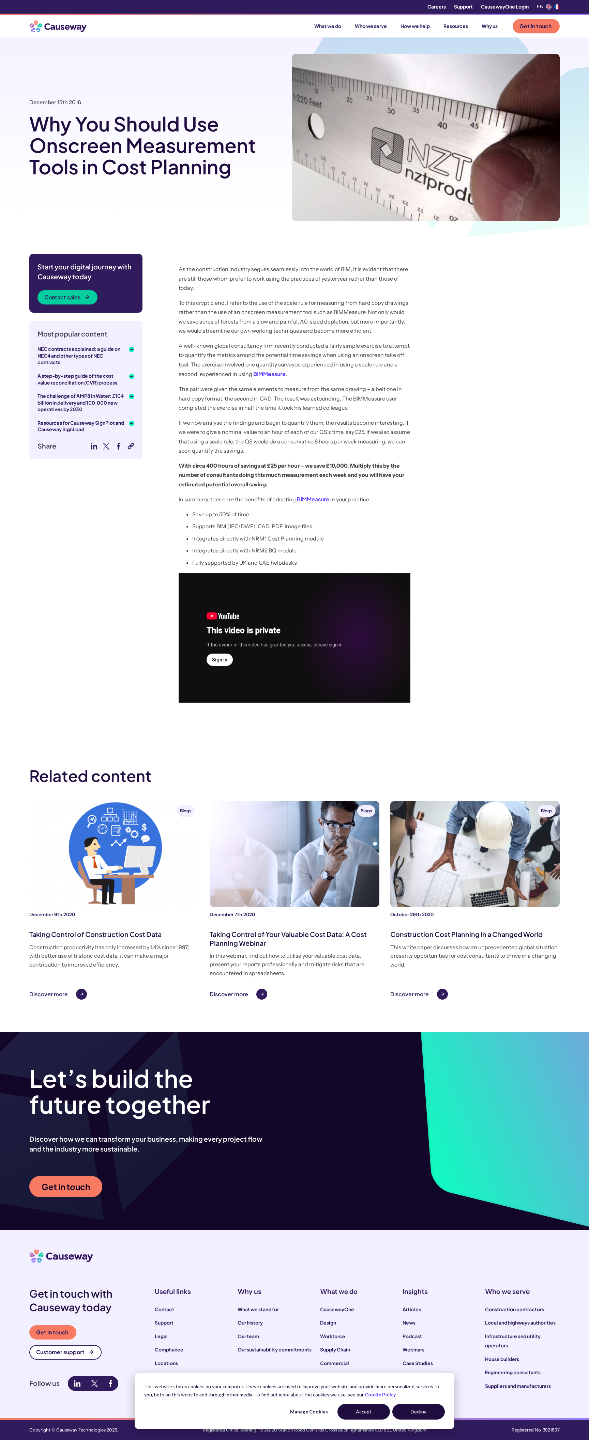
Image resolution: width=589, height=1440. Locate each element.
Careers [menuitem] (436, 6)
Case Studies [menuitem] (418, 1363)
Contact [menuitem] (164, 1309)
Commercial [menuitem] (334, 1363)
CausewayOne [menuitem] (337, 1309)
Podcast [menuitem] (412, 1336)
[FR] (557, 7)
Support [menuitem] (463, 6)
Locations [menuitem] (166, 1363)
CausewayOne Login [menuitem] (505, 6)
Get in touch (535, 26)
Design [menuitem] (328, 1322)
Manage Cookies (309, 1411)
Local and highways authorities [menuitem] (520, 1322)
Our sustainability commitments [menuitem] (275, 1349)
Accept (364, 1411)
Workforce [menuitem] (332, 1336)
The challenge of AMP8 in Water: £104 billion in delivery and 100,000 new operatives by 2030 (80, 402)
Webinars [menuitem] (413, 1349)
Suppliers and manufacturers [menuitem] (518, 1386)
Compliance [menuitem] (169, 1349)
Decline (419, 1411)
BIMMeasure (269, 373)
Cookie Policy (380, 1394)
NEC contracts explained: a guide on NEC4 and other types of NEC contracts (78, 355)
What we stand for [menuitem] (258, 1309)
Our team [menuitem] (248, 1336)
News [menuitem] (409, 1322)
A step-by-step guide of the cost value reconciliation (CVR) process (77, 379)
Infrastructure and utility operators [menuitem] (513, 1341)
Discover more (48, 994)
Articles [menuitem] (412, 1309)
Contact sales (62, 297)
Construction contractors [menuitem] (514, 1309)
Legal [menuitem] (161, 1336)
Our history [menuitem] (250, 1322)
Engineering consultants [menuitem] (513, 1372)
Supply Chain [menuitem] (335, 1349)
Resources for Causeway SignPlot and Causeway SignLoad (80, 426)
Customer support (60, 1352)
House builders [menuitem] (502, 1359)
